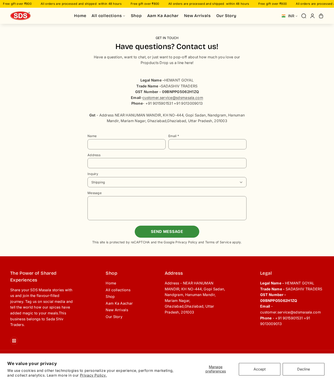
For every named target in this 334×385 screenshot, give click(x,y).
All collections (118, 290)
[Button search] (304, 16)
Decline (303, 369)
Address (93, 155)
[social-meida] (14, 341)
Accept (260, 369)
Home (111, 283)
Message (94, 193)
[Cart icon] (321, 16)
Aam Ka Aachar (119, 303)
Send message (167, 231)
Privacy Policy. (93, 375)
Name (92, 136)
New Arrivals (117, 310)
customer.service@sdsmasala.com (172, 97)
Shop (110, 296)
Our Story (114, 316)
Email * (173, 136)
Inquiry (92, 174)
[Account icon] (312, 16)
